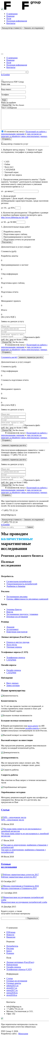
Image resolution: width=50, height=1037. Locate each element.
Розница (10, 953)
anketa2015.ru (12, 985)
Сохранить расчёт (9, 357)
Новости (10, 935)
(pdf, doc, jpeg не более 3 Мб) (20, 338)
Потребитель (12, 946)
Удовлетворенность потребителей (21, 584)
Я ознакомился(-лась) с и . (24, 347)
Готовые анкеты (13, 983)
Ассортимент (12, 629)
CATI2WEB (9, 169)
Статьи (5, 809)
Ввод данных (12, 683)
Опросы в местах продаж (17, 642)
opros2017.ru (12, 990)
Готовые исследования (16, 981)
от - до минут (7, 191)
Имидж (9, 612)
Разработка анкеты (12, 231)
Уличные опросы (14, 647)
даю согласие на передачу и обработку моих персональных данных (24, 135)
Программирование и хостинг (17, 237)
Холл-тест (8, 167)
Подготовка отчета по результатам (19, 239)
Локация (10, 627)
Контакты (10, 23)
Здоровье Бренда (14, 609)
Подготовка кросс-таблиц (15, 234)
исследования (9, 867)
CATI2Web (11, 660)
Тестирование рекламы (16, 596)
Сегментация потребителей (18, 581)
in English (5, 524)
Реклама (10, 948)
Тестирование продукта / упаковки (22, 614)
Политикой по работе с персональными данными (24, 132)
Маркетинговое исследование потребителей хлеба (24, 902)
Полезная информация (16, 21)
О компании (12, 14)
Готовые (6, 864)
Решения (10, 16)
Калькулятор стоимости (11, 28)
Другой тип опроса (13, 175)
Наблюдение (12, 964)
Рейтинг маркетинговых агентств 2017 (19, 877)
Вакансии (10, 937)
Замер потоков (13, 685)
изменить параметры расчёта (31, 357)
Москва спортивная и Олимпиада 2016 (19, 888)
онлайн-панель (32, 728)
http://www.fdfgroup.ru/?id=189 (14, 217)
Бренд (9, 951)
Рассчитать (6, 242)
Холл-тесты (11, 644)
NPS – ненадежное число (12, 820)
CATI (6, 162)
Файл (4, 100)
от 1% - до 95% (8, 208)
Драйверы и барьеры (15, 586)
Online (7, 164)
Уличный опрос (11, 172)
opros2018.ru (12, 993)
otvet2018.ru (11, 995)
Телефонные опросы (15, 657)
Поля (8, 18)
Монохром (23, 1033)
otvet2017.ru (11, 988)
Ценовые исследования (17, 616)
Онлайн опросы (13, 670)
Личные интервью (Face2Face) (20, 962)
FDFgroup (10, 932)
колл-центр (33, 726)
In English (5, 75)
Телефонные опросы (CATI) (19, 969)
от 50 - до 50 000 (9, 222)
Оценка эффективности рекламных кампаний (27, 599)
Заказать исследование (33, 28)
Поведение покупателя (16, 632)
